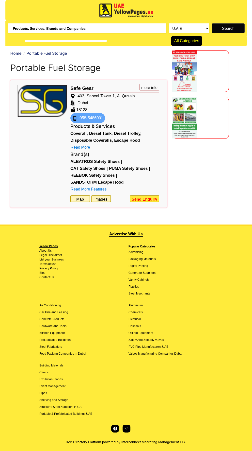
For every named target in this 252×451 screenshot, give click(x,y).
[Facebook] (115, 429)
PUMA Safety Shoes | (129, 168)
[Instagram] (126, 429)
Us (49, 250)
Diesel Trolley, (128, 133)
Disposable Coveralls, (91, 140)
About (43, 250)
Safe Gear (82, 88)
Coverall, (79, 133)
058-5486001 (90, 118)
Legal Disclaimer (50, 255)
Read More (80, 147)
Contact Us (46, 277)
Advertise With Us (126, 234)
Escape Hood (127, 140)
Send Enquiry (144, 199)
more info (149, 88)
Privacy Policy (48, 268)
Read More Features (89, 189)
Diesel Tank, (101, 133)
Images (100, 199)
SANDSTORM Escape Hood (97, 182)
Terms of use (47, 264)
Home (15, 53)
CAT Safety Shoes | (89, 168)
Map (80, 199)
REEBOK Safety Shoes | (93, 175)
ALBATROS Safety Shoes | (96, 161)
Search (228, 28)
